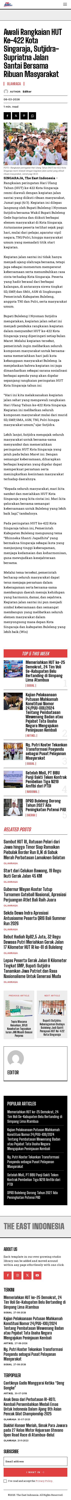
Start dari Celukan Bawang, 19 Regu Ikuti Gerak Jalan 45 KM (32, 873)
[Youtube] (37, 1275)
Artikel (31, 735)
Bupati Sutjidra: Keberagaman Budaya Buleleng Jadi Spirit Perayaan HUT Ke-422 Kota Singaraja (52, 1027)
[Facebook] (7, 115)
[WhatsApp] (32, 115)
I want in (33, 1472)
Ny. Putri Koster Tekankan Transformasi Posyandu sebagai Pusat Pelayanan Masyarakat (46, 751)
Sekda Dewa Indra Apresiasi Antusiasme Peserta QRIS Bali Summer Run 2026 (35, 918)
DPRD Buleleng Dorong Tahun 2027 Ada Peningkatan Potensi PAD (46, 805)
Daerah (31, 815)
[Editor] (7, 91)
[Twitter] (15, 115)
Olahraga (11, 863)
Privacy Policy (44, 1481)
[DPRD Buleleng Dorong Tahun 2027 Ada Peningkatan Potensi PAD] (13, 807)
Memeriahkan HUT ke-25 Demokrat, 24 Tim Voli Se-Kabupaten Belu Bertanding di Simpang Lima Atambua (45, 671)
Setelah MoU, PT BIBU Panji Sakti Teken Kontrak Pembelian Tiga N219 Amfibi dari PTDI (46, 779)
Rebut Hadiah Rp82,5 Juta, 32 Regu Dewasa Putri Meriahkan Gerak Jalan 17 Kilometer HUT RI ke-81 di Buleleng (34, 942)
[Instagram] (17, 1275)
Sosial (31, 685)
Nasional (32, 791)
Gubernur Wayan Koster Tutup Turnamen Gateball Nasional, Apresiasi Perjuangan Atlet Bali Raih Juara (35, 894)
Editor (27, 91)
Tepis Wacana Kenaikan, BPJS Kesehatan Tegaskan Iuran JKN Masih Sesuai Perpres (19, 1028)
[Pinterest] (24, 115)
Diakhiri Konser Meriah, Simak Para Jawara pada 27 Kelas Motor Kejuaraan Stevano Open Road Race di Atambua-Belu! (35, 1430)
